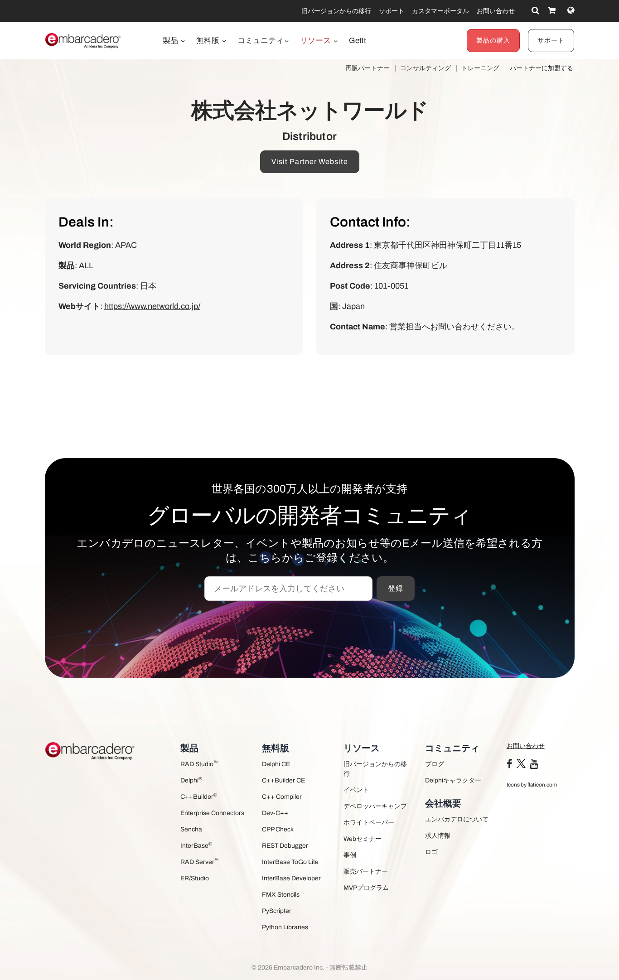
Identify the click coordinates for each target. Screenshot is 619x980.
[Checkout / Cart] (552, 10)
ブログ (434, 764)
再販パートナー (367, 68)
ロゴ (431, 852)
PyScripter (276, 911)
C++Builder (198, 796)
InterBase (196, 845)
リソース (316, 40)
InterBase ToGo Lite (290, 862)
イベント (356, 790)
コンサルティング (425, 68)
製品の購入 (493, 40)
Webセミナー (362, 838)
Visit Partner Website (309, 161)
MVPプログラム (366, 887)
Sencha (191, 829)
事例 (349, 855)
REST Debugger (285, 845)
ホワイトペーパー (368, 822)
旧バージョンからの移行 (336, 11)
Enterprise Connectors (212, 813)
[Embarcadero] (83, 40)
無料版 (208, 40)
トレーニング (480, 68)
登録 (395, 588)
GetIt (357, 40)
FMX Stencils (281, 894)
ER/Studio (194, 878)
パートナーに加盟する (541, 68)
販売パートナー (365, 871)
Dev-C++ (275, 813)
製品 (171, 40)
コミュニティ (260, 40)
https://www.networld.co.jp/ (152, 306)
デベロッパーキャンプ (375, 806)
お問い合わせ (496, 11)
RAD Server (199, 861)
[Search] (535, 10)
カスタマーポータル (440, 11)
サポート (391, 11)
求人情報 (437, 835)
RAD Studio (199, 764)
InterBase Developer (291, 878)
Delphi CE (276, 764)
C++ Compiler (282, 796)
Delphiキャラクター (453, 780)
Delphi (191, 780)
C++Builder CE (283, 780)
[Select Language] (570, 10)
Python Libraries (285, 927)
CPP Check (278, 829)
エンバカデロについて (456, 819)
